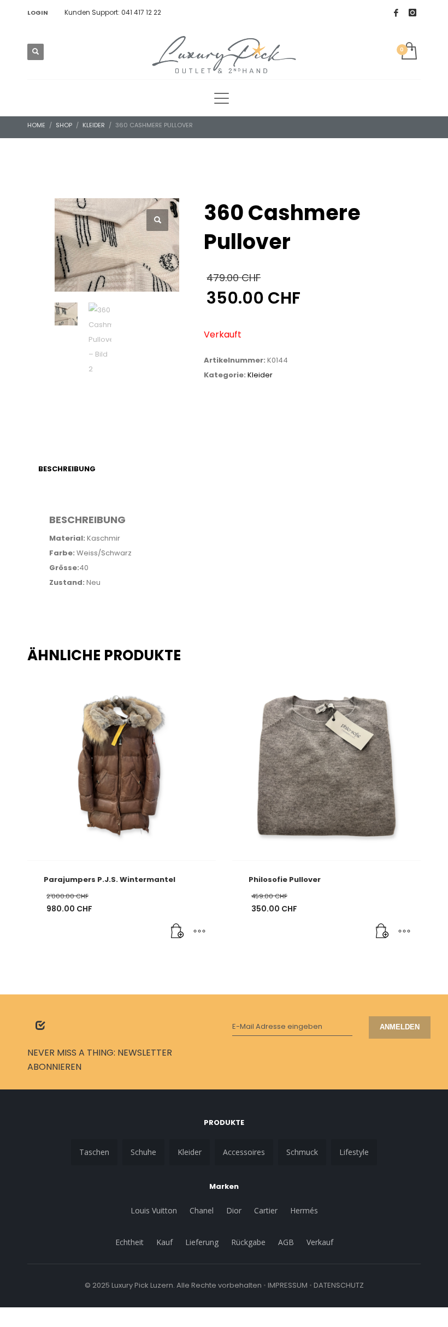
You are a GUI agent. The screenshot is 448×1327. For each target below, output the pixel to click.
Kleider (260, 375)
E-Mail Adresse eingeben (277, 1026)
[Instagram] (412, 12)
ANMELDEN (400, 1027)
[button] (157, 220)
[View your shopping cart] (408, 52)
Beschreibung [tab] (67, 469)
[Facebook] (396, 12)
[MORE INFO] (199, 931)
